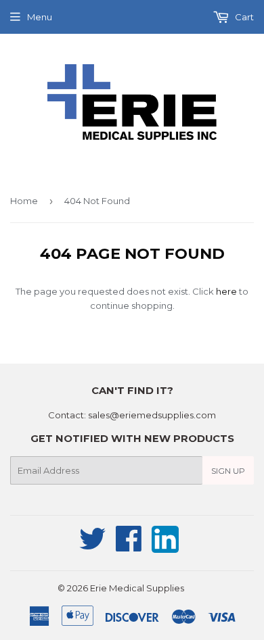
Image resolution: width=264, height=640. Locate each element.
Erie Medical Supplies (137, 588)
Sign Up (228, 471)
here (226, 291)
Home (24, 200)
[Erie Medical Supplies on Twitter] (92, 546)
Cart (243, 16)
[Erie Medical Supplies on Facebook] (129, 546)
